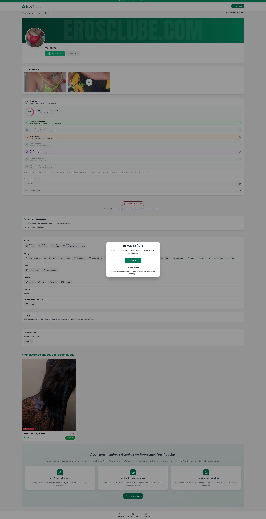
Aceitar (133, 260)
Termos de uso (133, 267)
